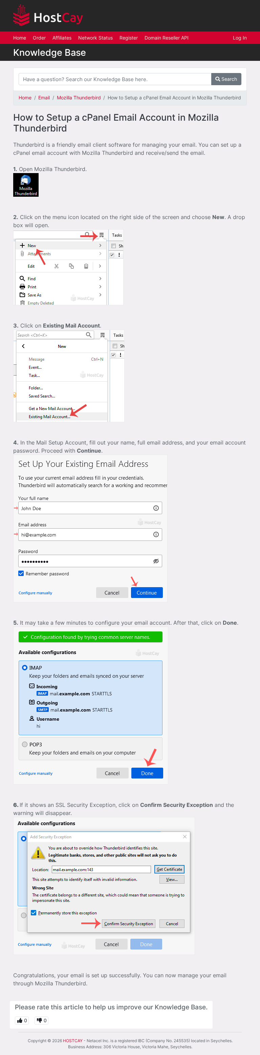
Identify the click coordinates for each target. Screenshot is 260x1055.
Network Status (95, 38)
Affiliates (61, 38)
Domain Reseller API (167, 38)
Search (228, 79)
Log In (240, 38)
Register (129, 38)
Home (19, 38)
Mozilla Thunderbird (79, 97)
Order (39, 38)
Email (44, 97)
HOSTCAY (73, 1040)
